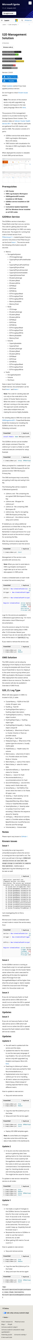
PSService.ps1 (7, 237)
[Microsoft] (16, 20)
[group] (16, 461)
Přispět (10, 1324)
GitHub (23, 836)
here (24, 108)
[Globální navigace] (2, 20)
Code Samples (12, 24)
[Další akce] (29, 24)
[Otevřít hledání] (22, 20)
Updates (10, 86)
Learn (4, 24)
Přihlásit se (28, 20)
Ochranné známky (19, 1335)
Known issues (23, 93)
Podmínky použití (6, 1335)
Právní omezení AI (7, 1322)
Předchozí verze (19, 1322)
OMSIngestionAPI (8, 420)
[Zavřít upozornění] (30, 2)
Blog (2, 1324)
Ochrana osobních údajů (9, 1327)
